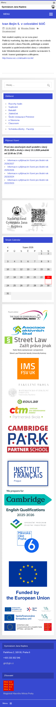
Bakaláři (12, 110)
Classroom (13, 123)
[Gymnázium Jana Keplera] (28, 8)
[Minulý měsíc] (7, 247)
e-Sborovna (13, 120)
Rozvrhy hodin (15, 104)
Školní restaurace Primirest (21, 117)
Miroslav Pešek (28, 28)
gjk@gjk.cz (8, 663)
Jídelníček (13, 113)
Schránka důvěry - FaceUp (21, 129)
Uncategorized (8, 31)
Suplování (13, 107)
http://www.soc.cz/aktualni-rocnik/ (18, 58)
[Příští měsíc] (48, 247)
